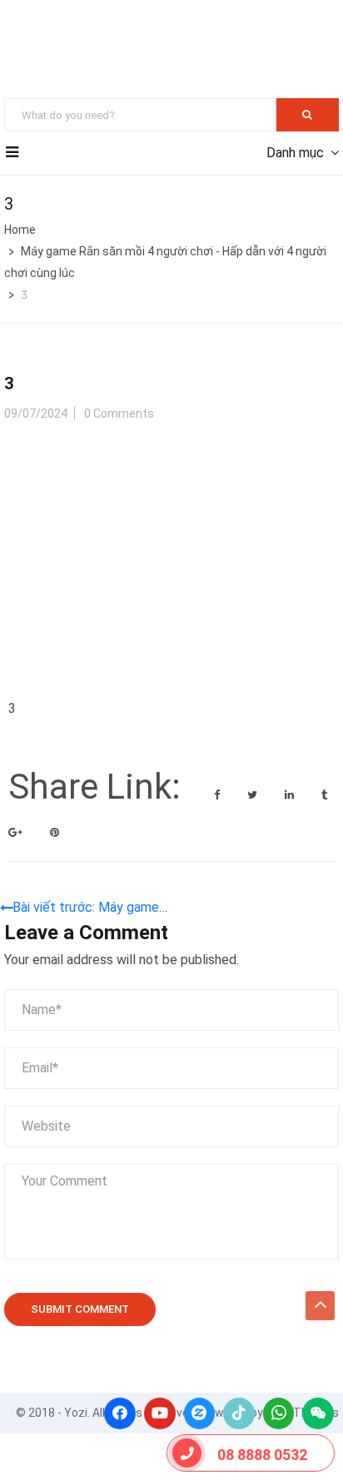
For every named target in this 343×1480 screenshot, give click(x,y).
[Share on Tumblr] (324, 795)
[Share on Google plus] (16, 832)
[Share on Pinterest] (54, 832)
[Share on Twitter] (253, 795)
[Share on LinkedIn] (290, 795)
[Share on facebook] (218, 795)
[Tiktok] (239, 1413)
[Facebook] (120, 1413)
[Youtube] (160, 1413)
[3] (133, 447)
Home (20, 229)
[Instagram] (200, 1413)
